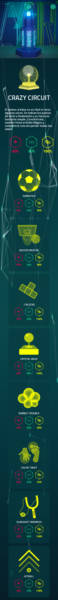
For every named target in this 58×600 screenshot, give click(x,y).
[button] (53, 7)
